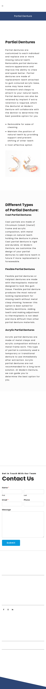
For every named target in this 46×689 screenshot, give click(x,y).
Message (6, 510)
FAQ (3, 626)
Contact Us (7, 630)
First (3, 495)
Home (4, 615)
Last (25, 495)
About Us (6, 619)
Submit (11, 543)
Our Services (7, 622)
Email (5, 500)
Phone (27, 500)
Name (5, 488)
